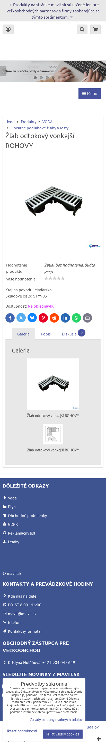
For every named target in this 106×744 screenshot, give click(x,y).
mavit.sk (14, 573)
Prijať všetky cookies (62, 734)
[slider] (54, 278)
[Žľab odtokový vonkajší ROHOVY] (53, 203)
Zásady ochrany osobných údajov (56, 719)
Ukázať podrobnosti (21, 731)
